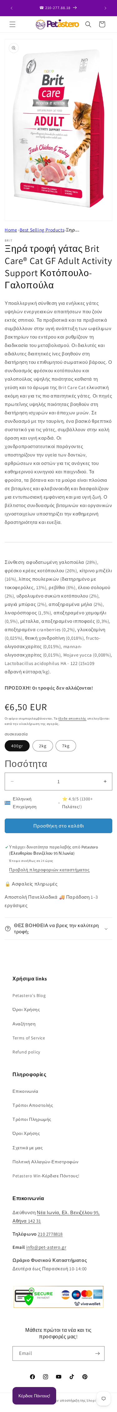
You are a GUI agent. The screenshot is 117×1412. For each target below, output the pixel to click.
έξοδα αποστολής (72, 718)
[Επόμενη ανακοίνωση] (105, 8)
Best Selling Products (42, 230)
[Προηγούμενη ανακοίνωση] (11, 8)
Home (11, 230)
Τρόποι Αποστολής (32, 1105)
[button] (12, 24)
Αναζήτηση (24, 1024)
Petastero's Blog (29, 995)
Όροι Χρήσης (26, 1009)
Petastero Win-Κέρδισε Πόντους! (46, 1176)
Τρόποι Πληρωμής (31, 1119)
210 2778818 (50, 1234)
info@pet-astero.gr (46, 1247)
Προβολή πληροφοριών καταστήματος (49, 869)
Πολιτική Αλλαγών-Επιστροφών (45, 1162)
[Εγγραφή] (97, 1353)
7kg (66, 746)
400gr (17, 746)
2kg (42, 746)
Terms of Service (28, 1038)
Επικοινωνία (25, 1091)
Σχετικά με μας (27, 1148)
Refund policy (26, 1052)
